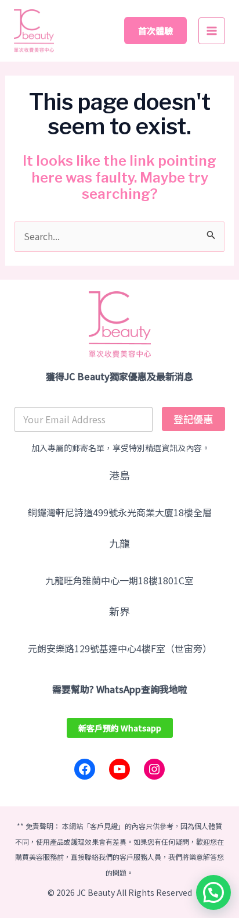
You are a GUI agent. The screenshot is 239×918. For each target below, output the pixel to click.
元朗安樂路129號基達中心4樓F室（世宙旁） (120, 648)
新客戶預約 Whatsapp (119, 728)
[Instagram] (154, 769)
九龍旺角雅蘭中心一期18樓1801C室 (119, 580)
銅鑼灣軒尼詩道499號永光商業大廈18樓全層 (120, 512)
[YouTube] (119, 769)
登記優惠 (193, 419)
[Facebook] (84, 769)
